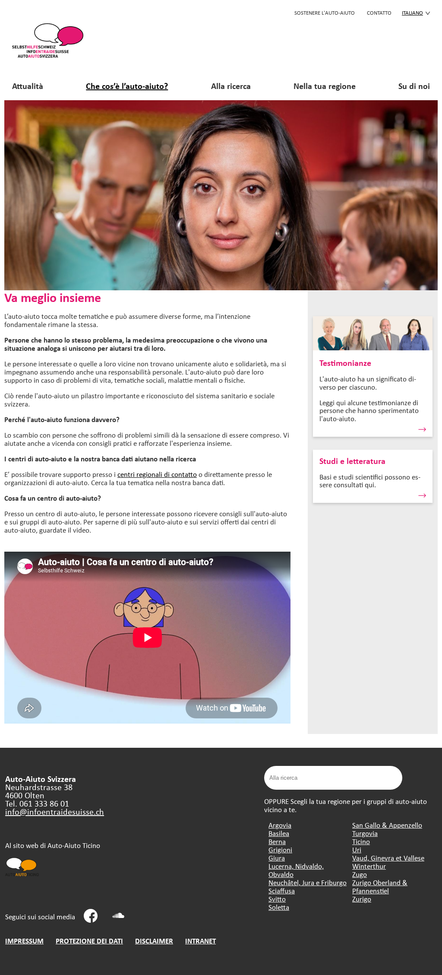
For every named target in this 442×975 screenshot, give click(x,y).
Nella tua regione (325, 86)
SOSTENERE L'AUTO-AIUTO (324, 12)
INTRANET (200, 941)
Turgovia (365, 833)
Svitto (277, 899)
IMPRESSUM (24, 941)
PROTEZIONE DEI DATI (89, 941)
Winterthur (369, 866)
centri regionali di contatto (157, 474)
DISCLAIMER (154, 941)
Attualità (27, 86)
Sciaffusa (281, 891)
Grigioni (280, 849)
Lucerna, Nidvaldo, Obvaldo (296, 870)
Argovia (279, 825)
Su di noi (414, 86)
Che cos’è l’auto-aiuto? (127, 86)
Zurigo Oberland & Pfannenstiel (379, 886)
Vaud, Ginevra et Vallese (388, 858)
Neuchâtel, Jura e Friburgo (307, 882)
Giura (276, 858)
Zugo (359, 874)
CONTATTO (379, 12)
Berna (277, 841)
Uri (356, 849)
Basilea (278, 833)
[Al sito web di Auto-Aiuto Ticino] (22, 875)
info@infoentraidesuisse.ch (54, 811)
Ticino (361, 841)
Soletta (278, 907)
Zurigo (361, 899)
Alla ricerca (231, 86)
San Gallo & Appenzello (387, 825)
